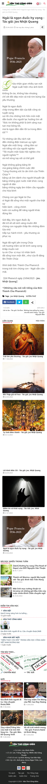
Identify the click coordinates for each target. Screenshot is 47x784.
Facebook (10, 302)
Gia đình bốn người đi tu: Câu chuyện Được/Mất (21, 631)
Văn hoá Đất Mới (11, 637)
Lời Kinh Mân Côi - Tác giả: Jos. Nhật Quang (21, 470)
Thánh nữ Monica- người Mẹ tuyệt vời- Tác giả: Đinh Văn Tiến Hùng (29, 578)
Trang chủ (6, 9)
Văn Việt (7, 610)
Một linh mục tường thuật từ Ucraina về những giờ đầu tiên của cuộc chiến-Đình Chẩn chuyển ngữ (29, 590)
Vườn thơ (23, 776)
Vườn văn (12, 776)
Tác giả (21, 773)
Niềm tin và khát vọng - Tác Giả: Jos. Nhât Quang (21, 509)
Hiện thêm (40, 321)
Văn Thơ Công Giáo (12, 619)
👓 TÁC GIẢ (29, 672)
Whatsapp (26, 302)
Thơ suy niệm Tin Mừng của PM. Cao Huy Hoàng (35, 700)
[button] (44, 3)
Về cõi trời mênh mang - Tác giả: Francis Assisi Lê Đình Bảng (35, 729)
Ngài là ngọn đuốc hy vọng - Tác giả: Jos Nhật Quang (22, 549)
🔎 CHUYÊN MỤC (8, 672)
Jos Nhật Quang (17, 296)
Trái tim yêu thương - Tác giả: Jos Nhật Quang (23, 356)
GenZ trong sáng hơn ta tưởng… (14, 613)
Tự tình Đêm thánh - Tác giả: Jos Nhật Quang (22, 432)
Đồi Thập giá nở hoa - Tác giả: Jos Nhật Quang (23, 394)
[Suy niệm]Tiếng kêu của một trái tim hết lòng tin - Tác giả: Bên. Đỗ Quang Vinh (11, 731)
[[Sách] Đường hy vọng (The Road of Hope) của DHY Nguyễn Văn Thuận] (6, 570)
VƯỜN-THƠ (15, 9)
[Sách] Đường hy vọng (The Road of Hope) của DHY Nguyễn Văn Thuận (29, 567)
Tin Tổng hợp (32, 773)
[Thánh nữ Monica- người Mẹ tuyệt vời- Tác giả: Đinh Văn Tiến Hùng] (6, 581)
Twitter (19, 302)
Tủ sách (12, 773)
